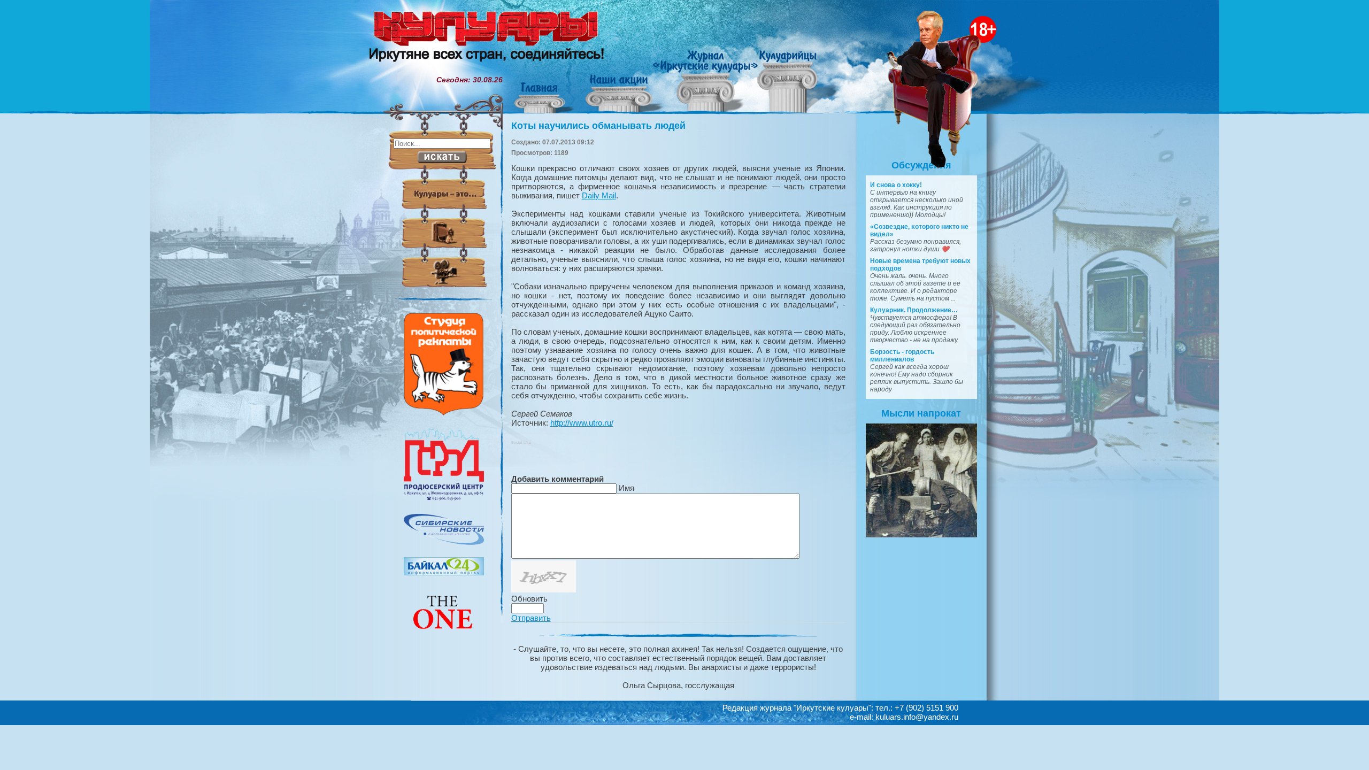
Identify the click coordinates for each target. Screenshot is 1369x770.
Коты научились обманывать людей (598, 125)
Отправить (531, 617)
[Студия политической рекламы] (444, 413)
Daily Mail (599, 195)
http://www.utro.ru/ (581, 422)
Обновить (529, 598)
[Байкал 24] (444, 572)
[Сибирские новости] (444, 542)
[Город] (444, 499)
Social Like (521, 442)
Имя (626, 487)
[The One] (444, 636)
